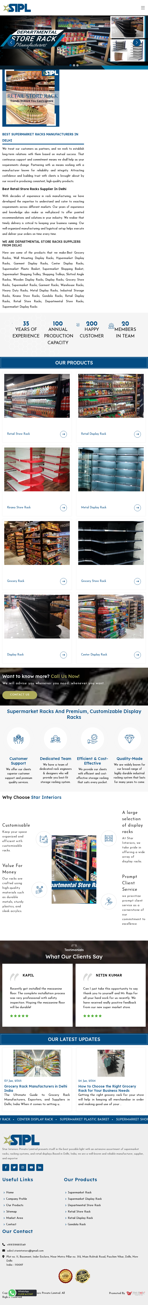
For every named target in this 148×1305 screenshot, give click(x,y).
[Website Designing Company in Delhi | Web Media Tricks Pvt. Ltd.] (136, 1293)
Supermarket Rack (80, 1192)
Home (10, 1192)
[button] (11, 42)
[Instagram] (22, 1167)
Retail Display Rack (93, 434)
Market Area (14, 1218)
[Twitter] (14, 1167)
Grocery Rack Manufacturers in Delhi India (35, 1088)
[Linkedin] (39, 1167)
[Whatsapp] (22, 1293)
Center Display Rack (94, 654)
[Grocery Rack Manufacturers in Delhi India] (37, 1063)
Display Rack (15, 654)
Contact (11, 1224)
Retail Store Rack (18, 434)
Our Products (14, 1205)
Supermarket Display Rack (85, 1199)
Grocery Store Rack (93, 581)
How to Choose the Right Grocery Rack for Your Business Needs (107, 1088)
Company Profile (16, 1199)
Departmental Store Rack (84, 1205)
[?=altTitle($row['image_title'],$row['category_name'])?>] (37, 396)
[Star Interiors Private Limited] (17, 8)
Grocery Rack (15, 581)
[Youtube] (31, 1167)
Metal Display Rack (93, 507)
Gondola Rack (77, 1224)
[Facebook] (5, 1167)
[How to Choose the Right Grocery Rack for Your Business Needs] (111, 1063)
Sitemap (11, 1211)
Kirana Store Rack (19, 507)
